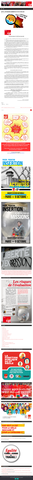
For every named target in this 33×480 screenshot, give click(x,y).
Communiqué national (5, 332)
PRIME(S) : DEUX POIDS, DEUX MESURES (25, 107)
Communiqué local (4, 331)
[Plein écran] (30, 398)
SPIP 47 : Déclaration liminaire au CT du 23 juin (8, 107)
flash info (3, 341)
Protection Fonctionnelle (5, 346)
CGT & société (4, 329)
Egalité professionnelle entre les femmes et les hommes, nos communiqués (12, 339)
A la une (3, 327)
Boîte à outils (4, 328)
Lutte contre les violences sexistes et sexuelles (8, 343)
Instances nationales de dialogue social (7, 342)
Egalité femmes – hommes (6, 338)
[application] (16, 391)
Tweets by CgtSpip (3, 438)
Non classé (3, 345)
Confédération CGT (5, 466)
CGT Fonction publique (5, 330)
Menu (3, 8)
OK (15, 478)
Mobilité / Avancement (5, 344)
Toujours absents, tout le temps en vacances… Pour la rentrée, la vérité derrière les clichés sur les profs (16, 472)
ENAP (3, 340)
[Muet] (29, 398)
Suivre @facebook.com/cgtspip (10, 438)
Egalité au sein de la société (6, 337)
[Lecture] (2, 398)
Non (17, 478)
